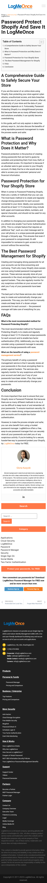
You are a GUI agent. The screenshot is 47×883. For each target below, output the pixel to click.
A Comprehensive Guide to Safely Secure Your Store (23, 47)
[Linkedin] (23, 497)
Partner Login (7, 795)
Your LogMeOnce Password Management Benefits (20, 762)
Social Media (7, 559)
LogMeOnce (9, 443)
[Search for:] (19, 516)
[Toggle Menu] (44, 6)
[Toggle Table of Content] (40, 42)
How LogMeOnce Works (11, 746)
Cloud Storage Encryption (11, 717)
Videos (5, 775)
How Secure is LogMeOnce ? (13, 752)
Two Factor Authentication (13, 562)
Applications (7, 537)
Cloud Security (8, 540)
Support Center (8, 772)
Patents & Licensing (10, 815)
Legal (4, 818)
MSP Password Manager (11, 792)
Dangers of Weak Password (12, 755)
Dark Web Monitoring (10, 736)
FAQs (7, 64)
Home (3, 15)
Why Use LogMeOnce (10, 749)
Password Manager (10, 550)
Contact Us (6, 805)
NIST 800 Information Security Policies (16, 758)
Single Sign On (8, 556)
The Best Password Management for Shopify (22, 61)
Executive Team (8, 812)
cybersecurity (11, 15)
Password (5, 547)
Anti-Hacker (7, 714)
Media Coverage (8, 821)
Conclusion (9, 67)
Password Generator (10, 778)
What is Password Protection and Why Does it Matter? (22, 53)
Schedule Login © (9, 730)
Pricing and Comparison (14, 685)
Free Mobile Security (10, 720)
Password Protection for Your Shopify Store (22, 58)
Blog (4, 827)
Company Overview (9, 809)
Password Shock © (9, 727)
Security (5, 553)
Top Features (7, 696)
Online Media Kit (8, 824)
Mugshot (6, 724)
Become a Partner (9, 789)
